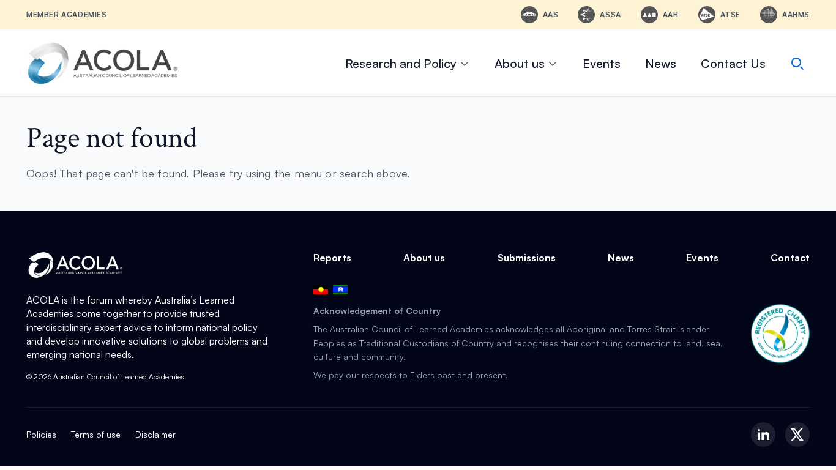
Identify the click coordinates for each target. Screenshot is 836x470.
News (660, 63)
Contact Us (733, 63)
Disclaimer (155, 434)
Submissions (527, 258)
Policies (41, 434)
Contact (790, 258)
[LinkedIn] (763, 434)
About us (520, 63)
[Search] (797, 63)
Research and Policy (401, 63)
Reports (332, 258)
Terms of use (96, 434)
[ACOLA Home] (102, 63)
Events (602, 63)
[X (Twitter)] (797, 434)
